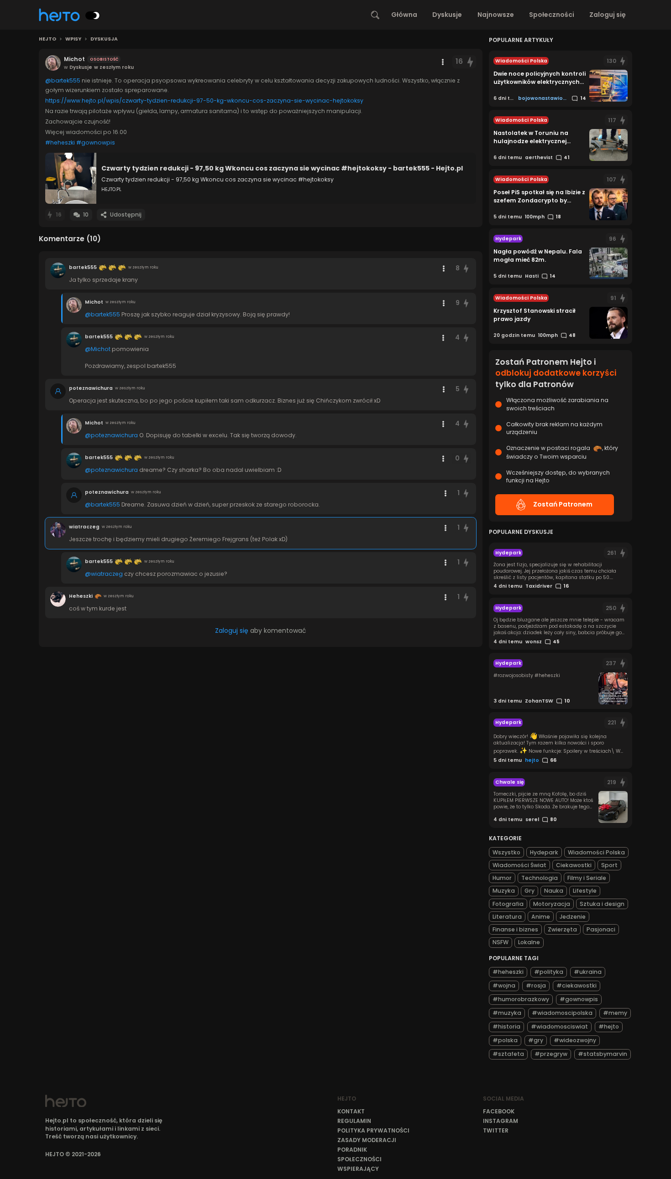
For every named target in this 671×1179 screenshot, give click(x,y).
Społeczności (551, 14)
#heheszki (60, 142)
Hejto (47, 39)
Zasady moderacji (366, 1140)
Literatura (507, 916)
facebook (498, 1111)
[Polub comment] (466, 268)
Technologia (539, 878)
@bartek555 (62, 80)
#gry (535, 1040)
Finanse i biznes (515, 929)
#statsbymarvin (602, 1054)
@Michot (97, 349)
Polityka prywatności (373, 1130)
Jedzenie (573, 916)
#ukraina (588, 972)
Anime (540, 916)
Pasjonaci (601, 929)
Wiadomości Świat (519, 865)
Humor (502, 878)
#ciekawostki (576, 985)
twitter (495, 1130)
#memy (615, 1013)
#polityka (548, 972)
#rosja (536, 985)
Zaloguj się (607, 14)
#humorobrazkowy (521, 999)
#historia (506, 1026)
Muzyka (504, 891)
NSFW (500, 942)
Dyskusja (104, 39)
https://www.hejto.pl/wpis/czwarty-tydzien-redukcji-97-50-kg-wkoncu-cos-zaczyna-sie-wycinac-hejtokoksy (204, 100)
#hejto (608, 1026)
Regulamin (354, 1121)
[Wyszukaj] (375, 15)
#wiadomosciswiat (559, 1026)
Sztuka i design (602, 904)
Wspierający (358, 1169)
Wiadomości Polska (596, 852)
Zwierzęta (562, 929)
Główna (404, 14)
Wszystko (506, 852)
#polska (505, 1040)
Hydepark (544, 852)
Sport (609, 865)
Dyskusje (447, 14)
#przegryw (551, 1054)
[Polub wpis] (470, 61)
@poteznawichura (111, 435)
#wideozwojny (575, 1040)
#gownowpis (95, 142)
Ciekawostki (574, 865)
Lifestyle (585, 891)
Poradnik (352, 1149)
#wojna (504, 985)
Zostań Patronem (562, 504)
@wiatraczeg (104, 574)
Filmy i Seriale (586, 878)
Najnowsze (495, 14)
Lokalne (529, 942)
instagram (500, 1121)
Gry (529, 891)
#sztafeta (508, 1054)
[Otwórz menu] (442, 62)
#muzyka (507, 1013)
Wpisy (73, 39)
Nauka (553, 891)
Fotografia (508, 904)
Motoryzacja (551, 904)
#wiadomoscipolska (562, 1013)
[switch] (92, 15)
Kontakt (351, 1111)
